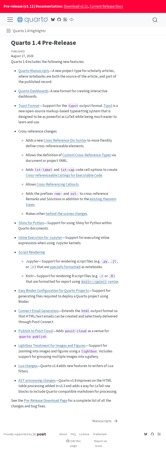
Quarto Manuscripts (33, 70)
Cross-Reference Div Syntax (65, 140)
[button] (8, 31)
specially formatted (65, 266)
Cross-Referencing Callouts (58, 184)
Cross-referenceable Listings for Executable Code (64, 175)
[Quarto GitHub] (59, 19)
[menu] (10, 19)
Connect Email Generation (38, 310)
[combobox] (155, 20)
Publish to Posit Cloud (35, 330)
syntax (99, 281)
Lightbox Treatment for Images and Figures (52, 345)
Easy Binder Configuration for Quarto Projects (53, 290)
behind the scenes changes (66, 213)
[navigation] (105, 31)
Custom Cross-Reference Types (86, 155)
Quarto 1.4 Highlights (29, 30)
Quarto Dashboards (33, 91)
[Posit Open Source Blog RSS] (65, 19)
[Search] (155, 20)
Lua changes (27, 365)
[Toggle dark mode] (71, 19)
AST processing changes (37, 380)
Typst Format (28, 105)
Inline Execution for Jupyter (40, 237)
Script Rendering (31, 252)
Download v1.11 (76, 6)
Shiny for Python (31, 222)
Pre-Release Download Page (45, 400)
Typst (108, 105)
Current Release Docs (106, 6)
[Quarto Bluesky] (53, 19)
